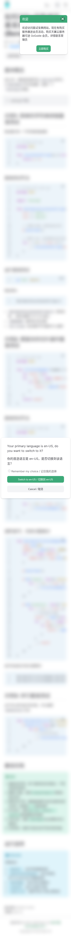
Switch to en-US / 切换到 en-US (35, 479)
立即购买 (43, 48)
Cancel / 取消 (35, 489)
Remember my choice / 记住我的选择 (34, 471)
